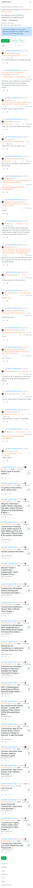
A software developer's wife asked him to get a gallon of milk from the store (15, 352)
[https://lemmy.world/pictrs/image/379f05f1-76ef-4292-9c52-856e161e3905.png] (29, 790)
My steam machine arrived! (9, 414)
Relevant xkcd (6, 298)
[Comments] (29, 473)
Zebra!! (24, 394)
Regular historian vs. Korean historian (14, 76)
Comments (14, 41)
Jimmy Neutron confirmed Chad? (11, 55)
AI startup (19, 223)
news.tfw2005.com (6, 514)
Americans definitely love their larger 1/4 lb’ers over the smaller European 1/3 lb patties (16, 181)
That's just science (7, 124)
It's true (24, 275)
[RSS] (21, 45)
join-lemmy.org (6, 885)
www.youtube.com (6, 758)
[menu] (30, 1)
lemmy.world (4, 790)
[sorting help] (19, 45)
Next (3, 858)
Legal (3, 871)
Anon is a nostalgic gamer (9, 453)
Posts (22, 41)
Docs (3, 878)
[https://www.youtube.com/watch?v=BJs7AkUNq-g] (29, 753)
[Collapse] (3, 50)
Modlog (4, 867)
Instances (4, 874)
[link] (25, 55)
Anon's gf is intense (25, 293)
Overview (5, 41)
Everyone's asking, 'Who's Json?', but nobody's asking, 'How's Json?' (15, 204)
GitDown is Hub (6, 161)
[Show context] (22, 55)
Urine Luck (25, 371)
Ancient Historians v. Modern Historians (13, 141)
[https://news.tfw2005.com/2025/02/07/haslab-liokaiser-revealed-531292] (29, 553)
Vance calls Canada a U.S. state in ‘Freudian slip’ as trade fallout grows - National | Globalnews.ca (16, 103)
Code (3, 881)
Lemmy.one (6, 2)
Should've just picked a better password (13, 313)
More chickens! (20, 432)
